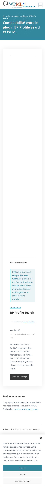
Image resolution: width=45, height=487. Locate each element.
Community (15, 307)
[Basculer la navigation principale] (40, 5)
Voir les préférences (22, 481)
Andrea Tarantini (29, 322)
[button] (41, 438)
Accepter (22, 468)
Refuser (22, 474)
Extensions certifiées (18, 16)
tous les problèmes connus (26, 409)
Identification (29, 6)
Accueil (6, 16)
